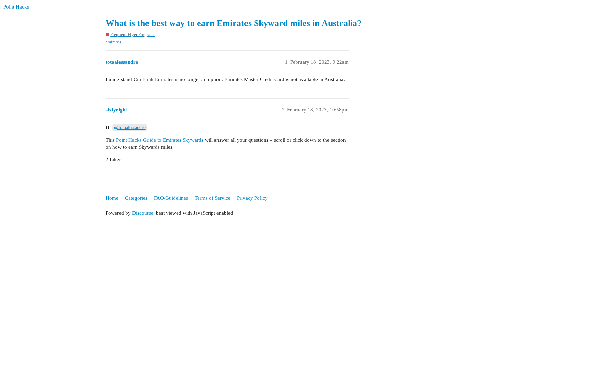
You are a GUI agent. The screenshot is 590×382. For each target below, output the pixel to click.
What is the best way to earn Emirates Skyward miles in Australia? (234, 23)
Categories (136, 198)
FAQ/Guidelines (171, 198)
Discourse (142, 213)
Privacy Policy (252, 198)
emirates (113, 41)
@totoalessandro (130, 127)
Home (112, 198)
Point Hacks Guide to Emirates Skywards (159, 140)
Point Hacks (16, 7)
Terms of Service (212, 198)
